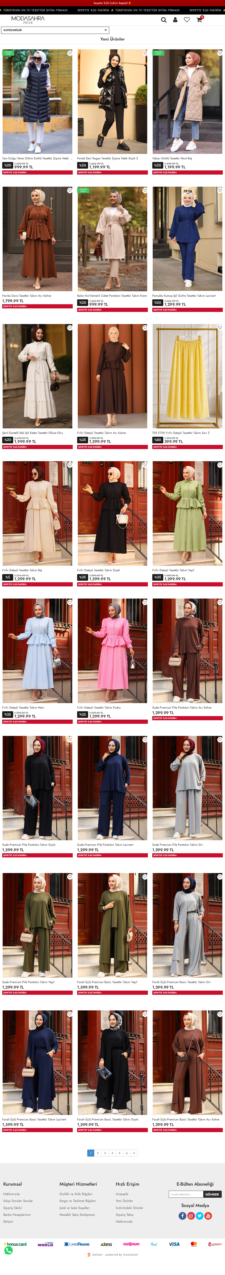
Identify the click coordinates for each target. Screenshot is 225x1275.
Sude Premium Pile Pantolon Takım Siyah (28, 844)
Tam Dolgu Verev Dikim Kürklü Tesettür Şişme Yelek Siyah (37, 158)
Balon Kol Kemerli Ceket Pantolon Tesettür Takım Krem (112, 295)
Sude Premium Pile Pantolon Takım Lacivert (105, 844)
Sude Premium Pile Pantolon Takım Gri (177, 844)
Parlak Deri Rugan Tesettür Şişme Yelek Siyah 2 (107, 158)
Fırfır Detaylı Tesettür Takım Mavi (23, 707)
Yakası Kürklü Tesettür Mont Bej (172, 158)
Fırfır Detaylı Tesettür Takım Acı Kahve (101, 433)
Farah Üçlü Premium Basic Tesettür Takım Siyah (107, 1119)
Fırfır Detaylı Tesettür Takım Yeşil (173, 570)
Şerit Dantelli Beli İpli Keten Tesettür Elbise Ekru (32, 433)
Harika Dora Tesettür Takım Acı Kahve (26, 295)
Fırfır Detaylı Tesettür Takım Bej (22, 570)
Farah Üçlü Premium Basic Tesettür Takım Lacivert (34, 1119)
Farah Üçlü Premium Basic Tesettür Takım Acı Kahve (185, 1119)
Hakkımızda (124, 1221)
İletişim (8, 1221)
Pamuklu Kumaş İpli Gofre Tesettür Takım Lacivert (184, 295)
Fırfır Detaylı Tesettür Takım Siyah (98, 570)
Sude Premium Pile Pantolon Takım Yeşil (28, 982)
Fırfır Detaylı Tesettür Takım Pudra (99, 707)
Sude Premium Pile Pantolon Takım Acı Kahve (181, 707)
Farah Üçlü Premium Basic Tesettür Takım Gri (181, 982)
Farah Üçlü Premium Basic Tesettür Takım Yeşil (107, 982)
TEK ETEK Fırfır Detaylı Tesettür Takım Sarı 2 (181, 433)
